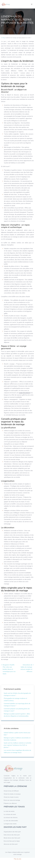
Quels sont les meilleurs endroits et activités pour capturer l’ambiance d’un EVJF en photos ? (17, 745)
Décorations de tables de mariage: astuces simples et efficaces (26, 668)
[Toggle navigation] (32, 4)
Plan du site (17, 859)
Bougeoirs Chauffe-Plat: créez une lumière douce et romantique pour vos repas (9, 669)
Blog (4, 37)
